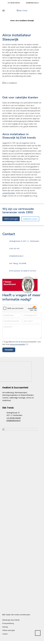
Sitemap (5, 627)
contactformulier (8, 193)
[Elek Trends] (22, 10)
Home (12, 21)
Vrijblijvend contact (30, 219)
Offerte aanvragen (11, 219)
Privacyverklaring (8, 623)
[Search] (40, 11)
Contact (5, 634)
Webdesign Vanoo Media (10, 620)
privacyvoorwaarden (17, 344)
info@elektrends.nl (32, 3)
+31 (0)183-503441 (14, 3)
